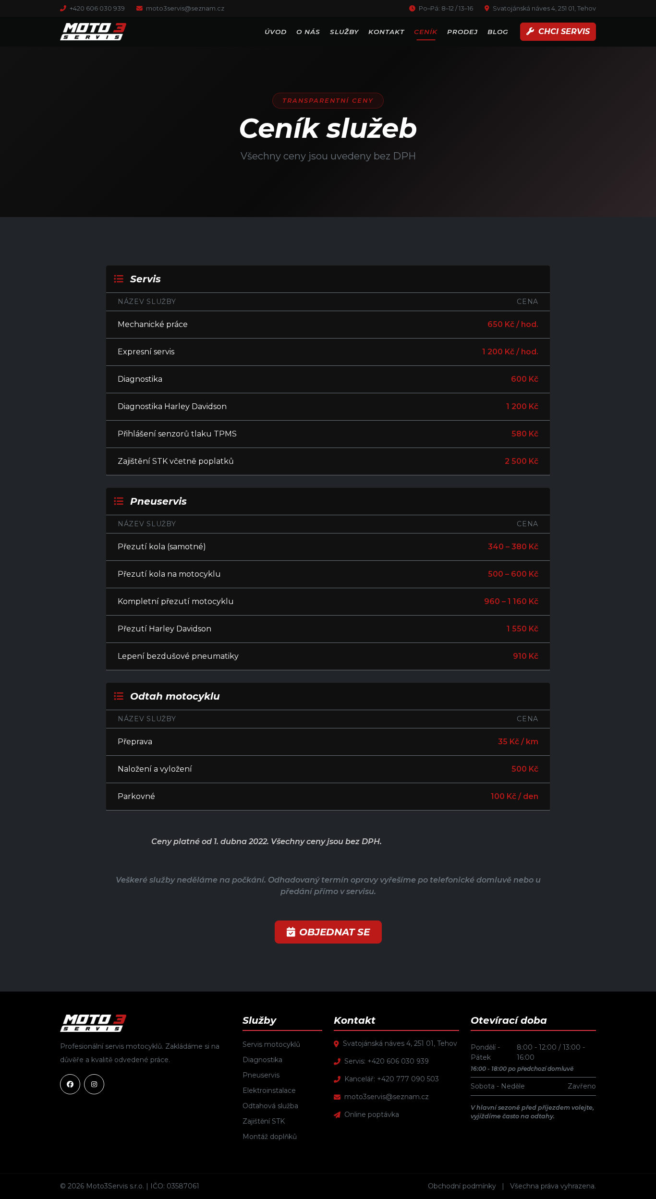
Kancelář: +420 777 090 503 (391, 1079)
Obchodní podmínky (462, 1186)
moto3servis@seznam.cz (184, 8)
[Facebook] (70, 1084)
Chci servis (563, 31)
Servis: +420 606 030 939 (386, 1061)
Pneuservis (261, 1075)
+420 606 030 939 (96, 8)
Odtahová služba (270, 1106)
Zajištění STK (264, 1121)
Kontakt (386, 32)
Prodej (462, 32)
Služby (344, 32)
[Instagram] (94, 1084)
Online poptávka (371, 1114)
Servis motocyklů (271, 1044)
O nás (308, 32)
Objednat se (334, 932)
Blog (498, 32)
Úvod (276, 32)
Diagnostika (262, 1059)
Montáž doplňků (270, 1136)
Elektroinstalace (269, 1090)
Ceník (425, 32)
